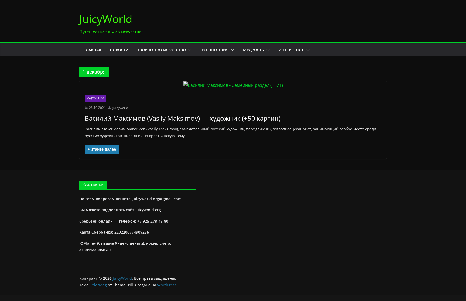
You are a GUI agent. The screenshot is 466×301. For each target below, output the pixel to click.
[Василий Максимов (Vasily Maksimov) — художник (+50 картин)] (233, 85)
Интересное (291, 49)
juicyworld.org (148, 209)
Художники (95, 98)
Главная (92, 49)
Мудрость (253, 49)
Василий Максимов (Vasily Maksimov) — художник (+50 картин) (182, 118)
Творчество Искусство (161, 49)
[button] (189, 50)
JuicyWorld (105, 18)
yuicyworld (120, 107)
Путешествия (214, 49)
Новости (119, 49)
